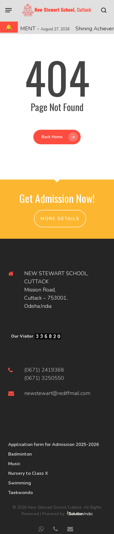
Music (14, 464)
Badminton (20, 454)
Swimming (19, 483)
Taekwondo (20, 493)
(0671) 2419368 (44, 369)
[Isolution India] (79, 514)
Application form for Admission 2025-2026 (53, 444)
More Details (60, 219)
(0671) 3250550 (44, 378)
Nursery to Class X (28, 473)
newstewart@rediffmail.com (57, 393)
